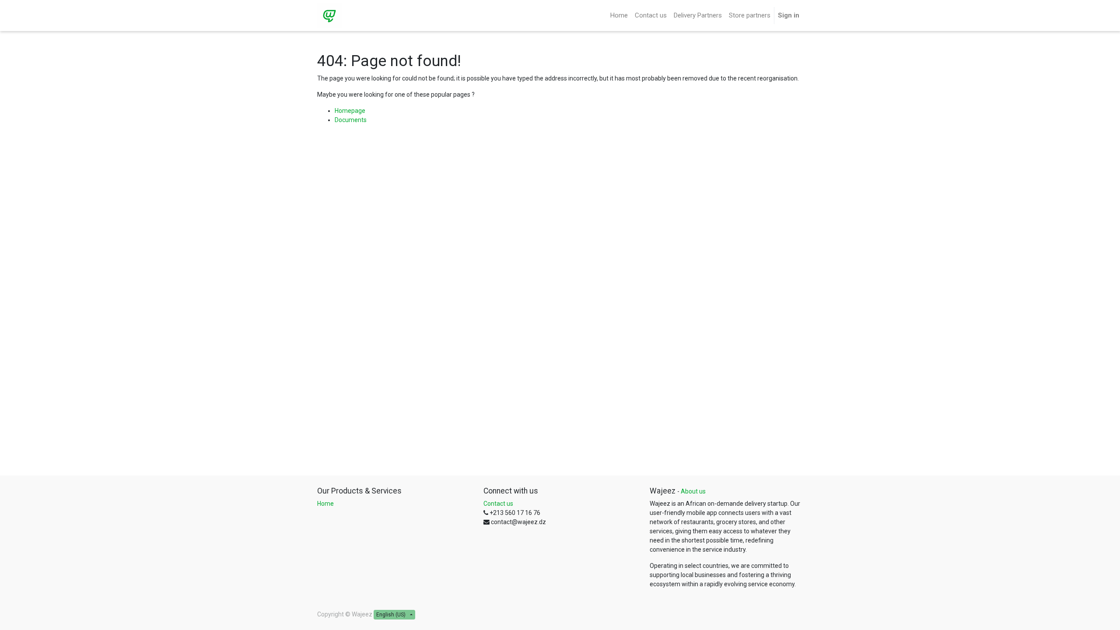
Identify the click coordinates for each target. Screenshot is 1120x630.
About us (693, 491)
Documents (351, 119)
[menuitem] (619, 15)
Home (325, 503)
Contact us (498, 503)
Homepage (350, 110)
